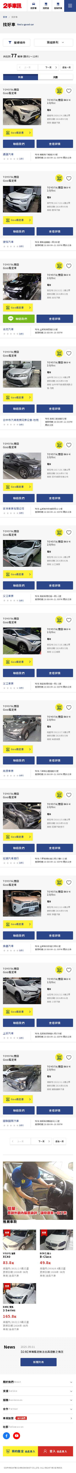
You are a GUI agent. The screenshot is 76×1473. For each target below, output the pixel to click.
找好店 (46, 8)
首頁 (5, 16)
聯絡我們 (18, 144)
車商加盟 (14, 1418)
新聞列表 (38, 1362)
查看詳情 (54, 144)
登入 (58, 1451)
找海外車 (58, 8)
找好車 (33, 8)
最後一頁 (66, 67)
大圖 (55, 77)
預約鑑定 (23, 1451)
